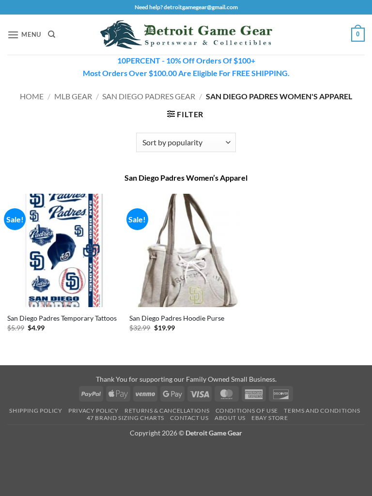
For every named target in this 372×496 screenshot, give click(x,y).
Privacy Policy (93, 410)
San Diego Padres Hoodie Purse (176, 318)
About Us (230, 417)
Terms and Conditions (322, 410)
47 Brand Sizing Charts (125, 417)
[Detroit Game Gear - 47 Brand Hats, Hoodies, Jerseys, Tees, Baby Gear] (186, 35)
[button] (24, 34)
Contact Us (189, 417)
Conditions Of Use (247, 410)
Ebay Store (269, 417)
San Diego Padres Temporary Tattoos (62, 318)
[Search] (51, 34)
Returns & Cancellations (166, 410)
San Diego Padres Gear (148, 96)
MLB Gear (73, 96)
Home (32, 96)
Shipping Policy (35, 410)
